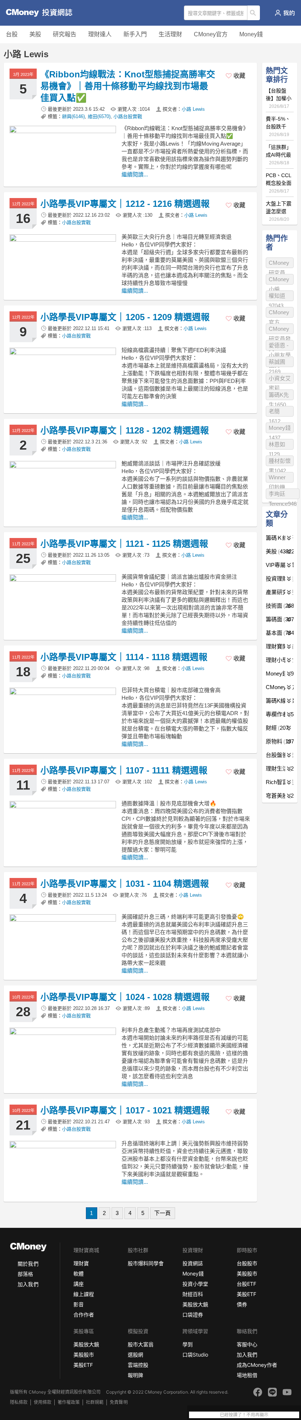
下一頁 (162, 1213)
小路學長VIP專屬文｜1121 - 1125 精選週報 (124, 544)
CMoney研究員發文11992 (280, 330)
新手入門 (135, 34)
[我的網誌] (284, 12)
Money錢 (251, 34)
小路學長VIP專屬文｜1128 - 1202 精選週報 (124, 430)
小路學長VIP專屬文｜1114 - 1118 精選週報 (123, 657)
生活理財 (170, 34)
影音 (78, 1304)
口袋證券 (192, 1314)
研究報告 (64, 34)
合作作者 (83, 1314)
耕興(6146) (73, 116)
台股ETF (246, 1284)
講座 (78, 1284)
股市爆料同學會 (146, 1263)
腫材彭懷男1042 (280, 462)
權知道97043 (277, 297)
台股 (12, 34)
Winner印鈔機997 (277, 478)
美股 (35, 34)
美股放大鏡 (195, 1304)
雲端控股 (138, 1365)
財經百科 (192, 1294)
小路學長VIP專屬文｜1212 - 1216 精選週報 (125, 204)
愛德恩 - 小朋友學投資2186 (280, 346)
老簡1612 (274, 412)
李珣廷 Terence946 (283, 495)
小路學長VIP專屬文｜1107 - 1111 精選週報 (123, 770)
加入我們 (28, 1284)
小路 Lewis (193, 109)
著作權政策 (69, 1402)
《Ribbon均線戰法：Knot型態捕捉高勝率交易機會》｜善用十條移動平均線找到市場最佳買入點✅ (127, 86)
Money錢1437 (280, 429)
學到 (187, 1344)
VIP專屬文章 (280, 565)
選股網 (135, 1354)
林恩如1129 (277, 445)
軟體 (78, 1273)
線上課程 (83, 1294)
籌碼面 (280, 619)
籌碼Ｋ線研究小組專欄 (280, 538)
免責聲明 (118, 1402)
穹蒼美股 (280, 796)
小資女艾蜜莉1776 (280, 379)
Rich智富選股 (280, 782)
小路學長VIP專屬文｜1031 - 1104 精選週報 (124, 884)
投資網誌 (192, 1263)
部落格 (25, 1274)
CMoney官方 (211, 34)
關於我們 (28, 1263)
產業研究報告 (280, 592)
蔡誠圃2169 (277, 363)
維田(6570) (99, 116)
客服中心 (247, 1344)
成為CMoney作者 (257, 1365)
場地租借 (247, 1375)
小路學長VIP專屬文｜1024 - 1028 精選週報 (125, 997)
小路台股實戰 (127, 116)
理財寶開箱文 (280, 646)
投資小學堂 (195, 1284)
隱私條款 (19, 1402)
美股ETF (246, 1294)
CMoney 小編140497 (279, 280)
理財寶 (81, 1263)
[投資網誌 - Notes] (35, 13)
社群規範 (95, 1402)
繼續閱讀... (135, 174)
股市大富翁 (140, 1344)
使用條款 (42, 1402)
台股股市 (247, 1263)
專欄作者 (280, 714)
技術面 (280, 606)
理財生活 (280, 768)
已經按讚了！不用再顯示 (244, 1414)
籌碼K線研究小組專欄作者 (280, 701)
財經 (277, 728)
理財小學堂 (280, 660)
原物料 (280, 741)
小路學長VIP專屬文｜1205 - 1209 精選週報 (125, 317)
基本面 (280, 633)
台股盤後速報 (280, 755)
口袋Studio (195, 1354)
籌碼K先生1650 (279, 396)
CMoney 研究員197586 (279, 264)
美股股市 (247, 1273)
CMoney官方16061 (279, 313)
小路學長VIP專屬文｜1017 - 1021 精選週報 (125, 1110)
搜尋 (253, 13)
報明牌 (135, 1375)
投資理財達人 (280, 578)
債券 (242, 1304)
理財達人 (100, 34)
